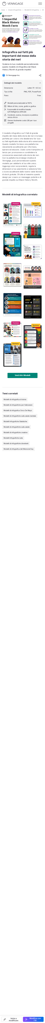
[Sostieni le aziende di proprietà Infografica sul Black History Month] (33, 306)
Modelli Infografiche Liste (13, 438)
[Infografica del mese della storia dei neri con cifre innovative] (12, 304)
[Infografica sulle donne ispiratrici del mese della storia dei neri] (33, 277)
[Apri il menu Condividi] (40, 75)
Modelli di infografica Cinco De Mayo (18, 410)
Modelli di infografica (32, 10)
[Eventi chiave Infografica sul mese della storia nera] (33, 336)
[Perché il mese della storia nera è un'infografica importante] (12, 245)
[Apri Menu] (40, 3)
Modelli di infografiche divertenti (16, 443)
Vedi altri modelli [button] (22, 375)
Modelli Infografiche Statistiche (15, 421)
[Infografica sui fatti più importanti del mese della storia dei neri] (33, 252)
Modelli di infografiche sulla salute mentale (20, 416)
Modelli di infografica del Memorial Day (18, 449)
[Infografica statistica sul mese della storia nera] (33, 211)
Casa (3, 10)
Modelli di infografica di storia (15, 399)
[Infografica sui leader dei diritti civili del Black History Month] (33, 231)
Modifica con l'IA (35, 1019)
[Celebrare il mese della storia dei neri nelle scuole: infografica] (12, 330)
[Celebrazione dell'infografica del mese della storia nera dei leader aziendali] (12, 274)
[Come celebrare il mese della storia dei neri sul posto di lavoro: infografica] (12, 355)
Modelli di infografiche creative (15, 432)
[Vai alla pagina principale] (12, 4)
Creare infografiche (14, 10)
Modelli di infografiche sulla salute (17, 427)
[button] (11, 1019)
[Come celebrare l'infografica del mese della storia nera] (12, 215)
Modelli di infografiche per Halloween (18, 405)
